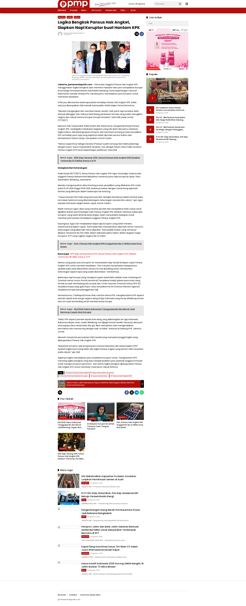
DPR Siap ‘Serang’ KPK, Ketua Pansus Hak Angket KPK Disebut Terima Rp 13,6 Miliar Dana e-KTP (71, 456)
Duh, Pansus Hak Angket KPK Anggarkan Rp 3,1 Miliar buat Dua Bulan (130, 425)
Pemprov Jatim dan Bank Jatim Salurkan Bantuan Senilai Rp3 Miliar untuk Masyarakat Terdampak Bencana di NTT (110, 530)
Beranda (62, 595)
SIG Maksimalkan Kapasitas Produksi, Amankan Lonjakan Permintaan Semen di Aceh (108, 478)
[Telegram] (137, 392)
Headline (61, 17)
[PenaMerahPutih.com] (90, 3)
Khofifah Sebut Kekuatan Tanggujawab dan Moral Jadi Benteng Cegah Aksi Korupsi (69, 425)
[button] (180, 4)
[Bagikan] (142, 34)
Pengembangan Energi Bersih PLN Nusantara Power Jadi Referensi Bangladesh (110, 511)
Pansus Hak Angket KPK (122, 376)
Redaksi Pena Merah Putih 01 (74, 33)
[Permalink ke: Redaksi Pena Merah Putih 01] (61, 34)
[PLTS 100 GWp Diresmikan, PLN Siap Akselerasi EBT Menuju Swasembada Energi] (68, 498)
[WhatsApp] (142, 392)
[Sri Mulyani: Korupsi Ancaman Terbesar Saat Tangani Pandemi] (100, 411)
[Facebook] (127, 392)
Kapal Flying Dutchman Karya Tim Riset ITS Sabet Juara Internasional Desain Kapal (109, 548)
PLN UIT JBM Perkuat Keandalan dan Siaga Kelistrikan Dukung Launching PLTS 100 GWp (170, 118)
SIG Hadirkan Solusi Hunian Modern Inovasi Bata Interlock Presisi (170, 109)
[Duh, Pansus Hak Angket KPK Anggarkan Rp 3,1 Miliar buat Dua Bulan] (130, 411)
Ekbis (84, 500)
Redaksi (73, 595)
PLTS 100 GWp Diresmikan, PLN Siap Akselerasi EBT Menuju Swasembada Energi (110, 495)
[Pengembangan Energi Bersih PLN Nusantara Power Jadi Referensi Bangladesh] (68, 514)
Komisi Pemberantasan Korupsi (74, 376)
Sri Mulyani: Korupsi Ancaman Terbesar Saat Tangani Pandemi (100, 426)
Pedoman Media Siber (90, 595)
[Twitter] (132, 392)
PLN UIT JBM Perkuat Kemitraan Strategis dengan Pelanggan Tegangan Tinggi (170, 128)
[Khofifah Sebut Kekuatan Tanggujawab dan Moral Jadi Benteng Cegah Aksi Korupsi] (71, 411)
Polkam (77, 17)
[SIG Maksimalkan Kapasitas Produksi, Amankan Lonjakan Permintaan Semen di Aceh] (68, 481)
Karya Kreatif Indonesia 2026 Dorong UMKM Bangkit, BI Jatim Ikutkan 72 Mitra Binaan (112, 565)
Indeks (69, 17)
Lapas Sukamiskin (100, 376)
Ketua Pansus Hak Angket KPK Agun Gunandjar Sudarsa (91, 373)
